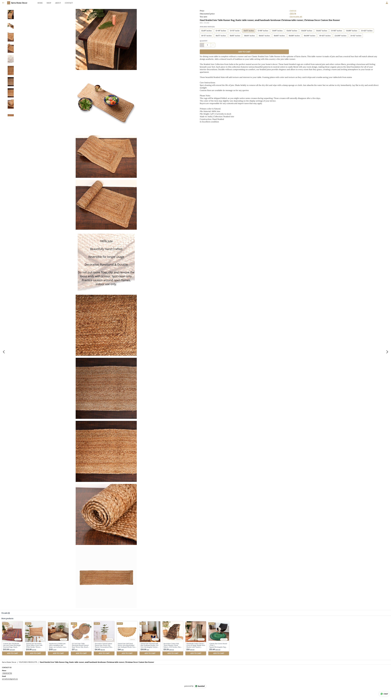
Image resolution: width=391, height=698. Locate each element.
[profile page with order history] (387, 3)
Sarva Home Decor (19, 3)
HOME (40, 3)
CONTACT (69, 3)
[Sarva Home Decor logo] (8, 2)
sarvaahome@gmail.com (10, 679)
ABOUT (58, 3)
